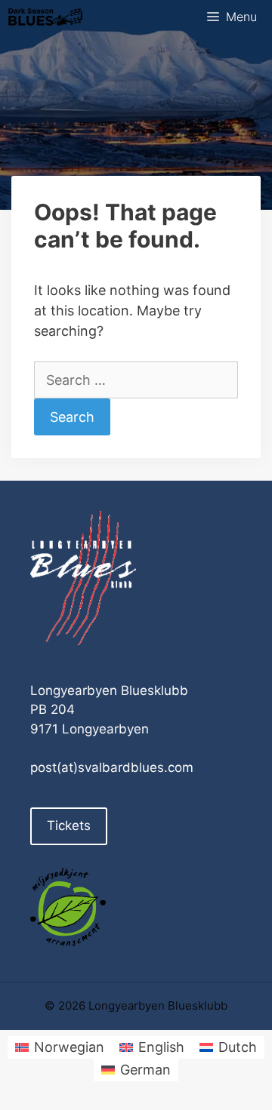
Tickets (69, 825)
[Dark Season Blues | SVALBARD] (45, 17)
